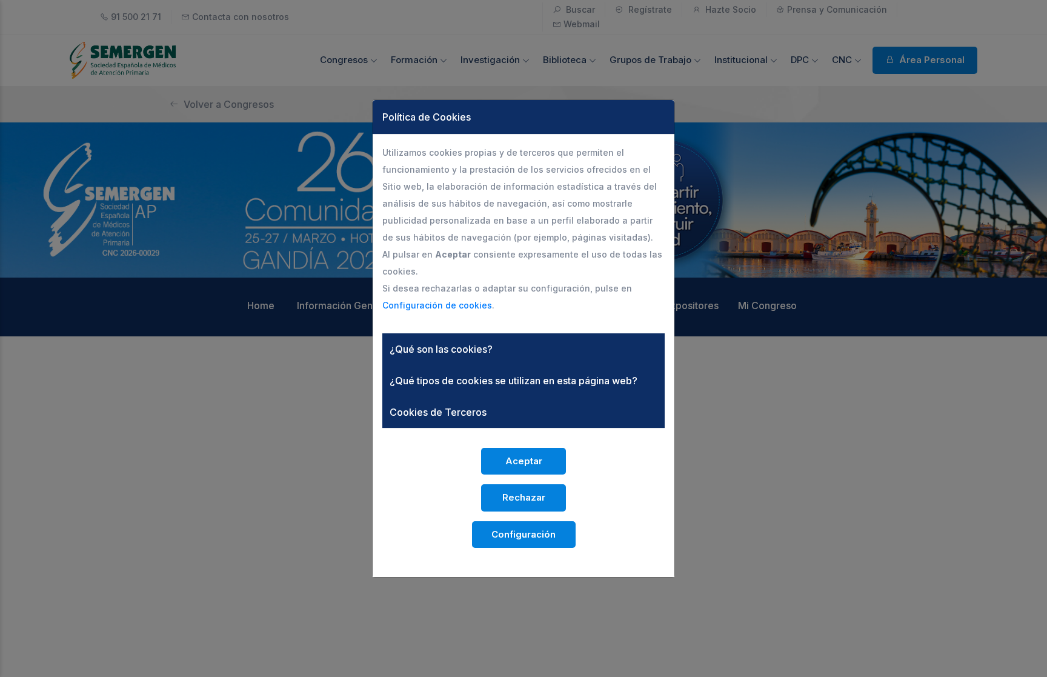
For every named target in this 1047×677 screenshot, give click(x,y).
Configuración (523, 534)
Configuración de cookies (437, 305)
